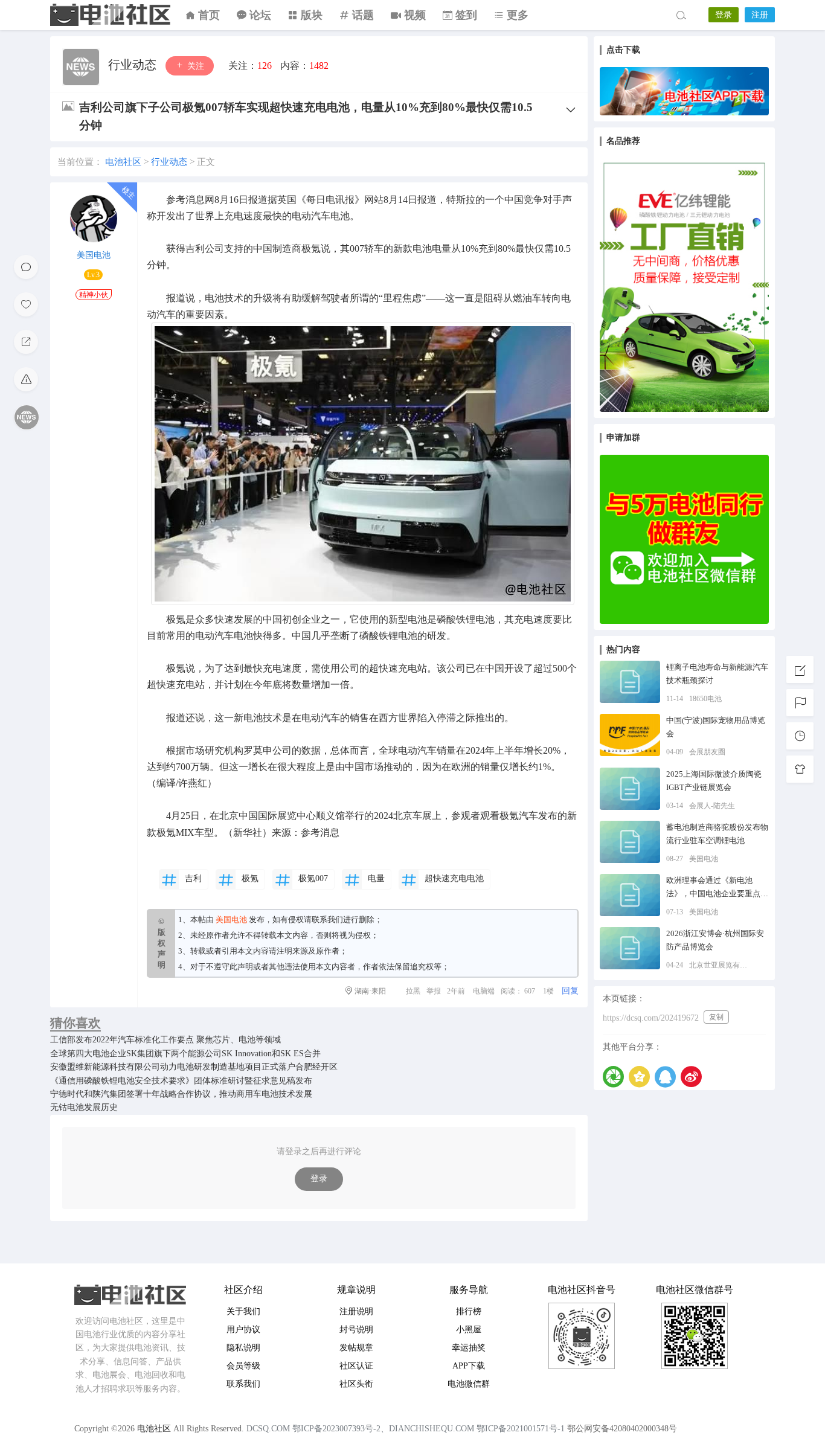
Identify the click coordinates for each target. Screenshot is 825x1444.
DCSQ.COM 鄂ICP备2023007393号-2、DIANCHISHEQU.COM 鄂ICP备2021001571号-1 (405, 1428)
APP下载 (468, 1365)
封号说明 (356, 1329)
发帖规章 (356, 1347)
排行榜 (468, 1311)
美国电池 (94, 255)
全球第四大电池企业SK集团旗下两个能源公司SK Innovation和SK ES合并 (185, 1053)
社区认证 (356, 1365)
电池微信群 (469, 1383)
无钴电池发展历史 (84, 1107)
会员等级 (243, 1365)
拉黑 (413, 991)
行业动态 (133, 64)
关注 (194, 66)
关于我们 (243, 1311)
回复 (570, 990)
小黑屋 (468, 1329)
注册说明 (356, 1311)
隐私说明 (243, 1347)
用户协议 (243, 1329)
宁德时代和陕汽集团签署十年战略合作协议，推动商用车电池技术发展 (181, 1094)
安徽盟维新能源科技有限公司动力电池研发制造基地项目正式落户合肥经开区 (194, 1066)
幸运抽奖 (469, 1347)
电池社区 (110, 15)
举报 (433, 991)
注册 (759, 14)
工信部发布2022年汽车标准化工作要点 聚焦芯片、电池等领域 (165, 1039)
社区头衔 (356, 1383)
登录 (723, 14)
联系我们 (327, 919)
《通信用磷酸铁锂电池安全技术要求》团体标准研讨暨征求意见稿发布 (181, 1080)
